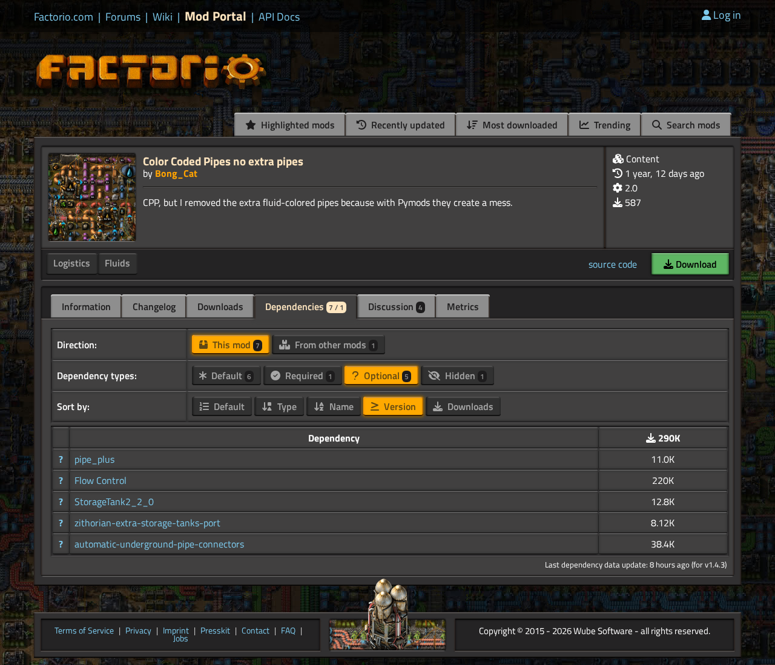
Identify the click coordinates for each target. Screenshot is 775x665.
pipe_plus (94, 459)
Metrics (463, 306)
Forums (122, 17)
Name (340, 406)
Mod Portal (215, 16)
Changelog (154, 306)
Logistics (71, 263)
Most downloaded (519, 124)
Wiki (163, 17)
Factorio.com (63, 17)
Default (230, 375)
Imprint (176, 631)
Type (286, 406)
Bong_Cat (176, 173)
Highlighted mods (297, 124)
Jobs (180, 639)
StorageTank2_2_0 (114, 501)
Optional (385, 375)
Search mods (692, 124)
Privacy (138, 631)
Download (695, 264)
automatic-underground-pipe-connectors (159, 544)
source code (613, 264)
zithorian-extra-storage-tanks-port (147, 522)
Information (86, 306)
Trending (611, 124)
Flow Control (100, 480)
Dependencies (304, 306)
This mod (235, 344)
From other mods (333, 344)
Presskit (215, 631)
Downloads (220, 306)
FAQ (288, 631)
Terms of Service (84, 631)
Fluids (117, 263)
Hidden (463, 375)
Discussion (395, 306)
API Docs (279, 17)
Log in (727, 15)
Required (307, 375)
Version (398, 406)
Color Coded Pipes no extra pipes (223, 161)
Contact (255, 631)
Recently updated (407, 124)
